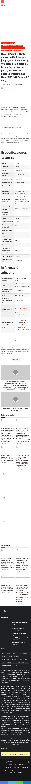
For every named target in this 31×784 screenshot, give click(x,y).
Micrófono (16, 656)
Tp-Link (15, 665)
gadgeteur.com (9, 682)
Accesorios (4, 43)
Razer (21, 659)
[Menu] (2, 5)
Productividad (24, 767)
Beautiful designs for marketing (21, 638)
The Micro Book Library (18, 629)
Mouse (11, 48)
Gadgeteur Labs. (12, 764)
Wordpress (12, 772)
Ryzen (3, 662)
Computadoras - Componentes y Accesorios (12, 45)
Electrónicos (5, 48)
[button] (21, 308)
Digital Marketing (8, 770)
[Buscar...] (29, 5)
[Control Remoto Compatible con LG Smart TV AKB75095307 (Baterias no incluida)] (8, 450)
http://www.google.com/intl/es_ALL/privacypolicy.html (16, 728)
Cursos (14, 653)
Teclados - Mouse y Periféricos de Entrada (12, 50)
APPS (21, 770)
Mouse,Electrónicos (19, 48)
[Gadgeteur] (7, 5)
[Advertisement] (15, 24)
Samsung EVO (10, 662)
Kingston (10, 656)
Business (16, 770)
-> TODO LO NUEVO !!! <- (9, 767)
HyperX (15, 359)
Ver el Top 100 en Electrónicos (23, 325)
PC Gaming (14, 659)
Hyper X (25, 653)
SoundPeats (25, 662)
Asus (3, 653)
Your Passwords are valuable (20, 633)
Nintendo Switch (6, 659)
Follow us (4, 748)
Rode (26, 659)
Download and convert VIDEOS (20, 642)
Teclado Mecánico (6, 665)
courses (8, 653)
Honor (19, 653)
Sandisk (18, 662)
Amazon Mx (12, 43)
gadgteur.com (20, 734)
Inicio (18, 767)
